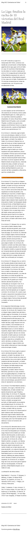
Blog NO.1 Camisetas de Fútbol (10, 2)
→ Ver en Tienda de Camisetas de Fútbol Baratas (12, 177)
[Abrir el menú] (26, 2)
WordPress (16, 529)
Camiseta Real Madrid (14, 107)
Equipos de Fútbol (6, 507)
